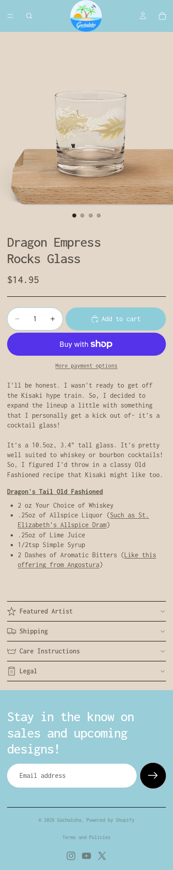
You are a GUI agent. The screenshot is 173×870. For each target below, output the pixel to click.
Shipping (34, 631)
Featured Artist (46, 611)
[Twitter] (102, 856)
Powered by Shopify (110, 820)
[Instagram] (71, 856)
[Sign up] (153, 775)
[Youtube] (86, 856)
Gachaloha (69, 820)
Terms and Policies (86, 837)
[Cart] (162, 16)
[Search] (29, 16)
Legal (28, 671)
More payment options (86, 366)
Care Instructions (50, 651)
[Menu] (10, 16)
